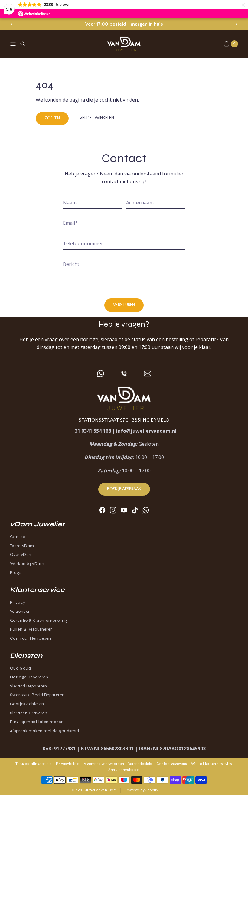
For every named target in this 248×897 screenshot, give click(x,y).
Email (70, 223)
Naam (70, 202)
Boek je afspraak (124, 489)
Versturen (124, 304)
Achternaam (140, 202)
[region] (124, 24)
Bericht (71, 264)
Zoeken (52, 118)
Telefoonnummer (83, 243)
